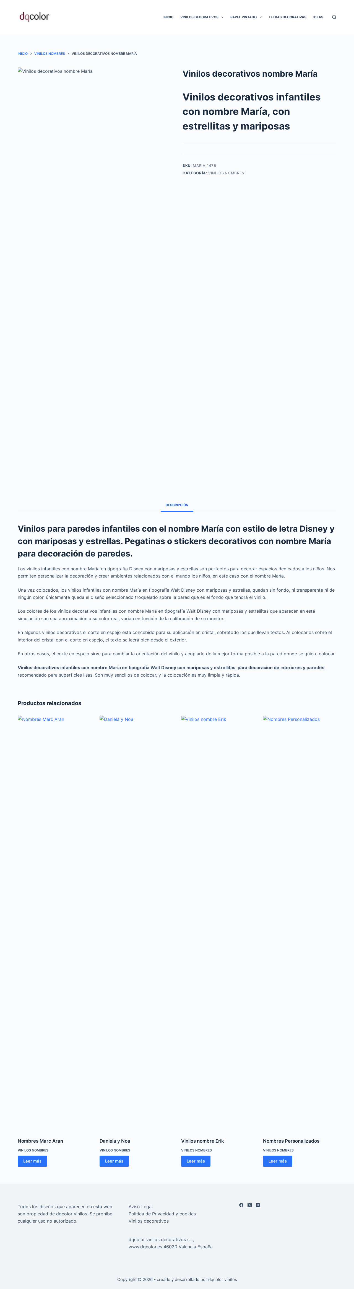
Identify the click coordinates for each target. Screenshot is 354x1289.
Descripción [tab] (177, 505)
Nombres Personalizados (291, 1141)
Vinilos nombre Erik (202, 1141)
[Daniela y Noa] (136, 923)
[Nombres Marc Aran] (54, 923)
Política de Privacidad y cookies (162, 1213)
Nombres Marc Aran (40, 1141)
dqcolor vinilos (222, 1279)
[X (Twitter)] (250, 1205)
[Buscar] (334, 17)
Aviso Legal (141, 1206)
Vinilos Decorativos (199, 17)
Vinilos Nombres (226, 173)
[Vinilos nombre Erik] (218, 923)
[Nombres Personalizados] (300, 923)
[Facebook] (241, 1205)
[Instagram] (258, 1205)
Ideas (318, 17)
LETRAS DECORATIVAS (287, 17)
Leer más (32, 1161)
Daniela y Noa (115, 1141)
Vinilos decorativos (149, 1221)
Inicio (168, 17)
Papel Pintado (243, 17)
